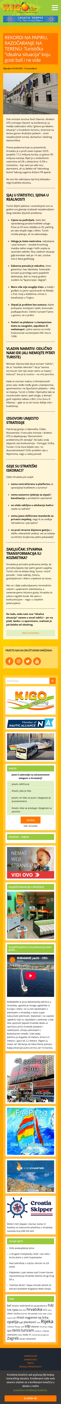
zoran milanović (27, 1338)
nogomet (31, 1317)
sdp (27, 1326)
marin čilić (11, 1318)
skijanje (35, 1326)
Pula (38, 1322)
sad (22, 1326)
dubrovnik (25, 1305)
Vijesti (34, 68)
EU (32, 1305)
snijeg (50, 1326)
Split (9, 1330)
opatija (13, 1321)
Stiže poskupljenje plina (21, 1248)
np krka (43, 1317)
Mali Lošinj (47, 1313)
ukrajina (38, 1331)
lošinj (40, 1313)
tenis (16, 1330)
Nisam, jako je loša (21, 790)
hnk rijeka (12, 1310)
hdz (51, 1305)
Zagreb (13, 1338)
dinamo (15, 1305)
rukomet (10, 1326)
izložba (17, 1313)
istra (49, 1310)
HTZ (45, 1309)
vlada (20, 1335)
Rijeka (47, 1321)
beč (9, 1305)
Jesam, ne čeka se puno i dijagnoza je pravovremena (31, 799)
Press (30, 1363)
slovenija (43, 1326)
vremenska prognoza (40, 1335)
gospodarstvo (40, 1305)
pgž (21, 1322)
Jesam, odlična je (20, 784)
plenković (30, 1322)
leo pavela (32, 1313)
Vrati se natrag (30, 633)
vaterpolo (12, 1334)
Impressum (30, 1355)
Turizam (28, 68)
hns (21, 1310)
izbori (10, 1313)
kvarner (24, 1313)
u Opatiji (45, 1331)
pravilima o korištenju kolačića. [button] (30, 1390)
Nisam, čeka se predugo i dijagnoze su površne (32, 810)
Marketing (30, 1359)
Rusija (17, 1326)
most (20, 1317)
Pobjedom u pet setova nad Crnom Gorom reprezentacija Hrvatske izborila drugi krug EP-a (31, 1276)
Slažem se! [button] (30, 1398)
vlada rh (27, 1334)
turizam (27, 1330)
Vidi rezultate (31, 825)
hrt (24, 1310)
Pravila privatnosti (30, 1366)
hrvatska (34, 1309)
